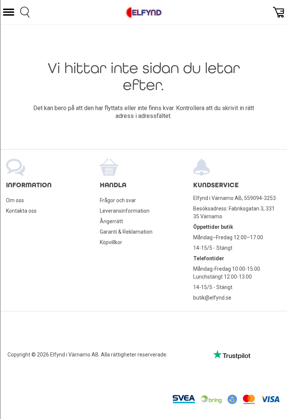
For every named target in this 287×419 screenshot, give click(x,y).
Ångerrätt (111, 221)
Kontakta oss (21, 211)
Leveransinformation (124, 211)
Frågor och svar (118, 200)
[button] (8, 12)
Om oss (15, 200)
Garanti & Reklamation (126, 232)
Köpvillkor (111, 242)
